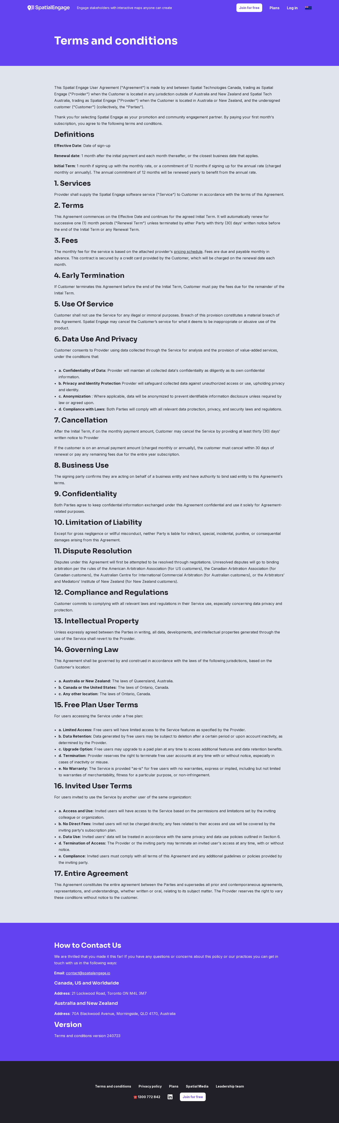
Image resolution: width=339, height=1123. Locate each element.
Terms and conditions (113, 1086)
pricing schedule (188, 251)
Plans (275, 8)
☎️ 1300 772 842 (146, 1097)
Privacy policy (150, 1086)
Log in (292, 8)
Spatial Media (197, 1086)
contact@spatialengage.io (88, 973)
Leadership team (230, 1086)
